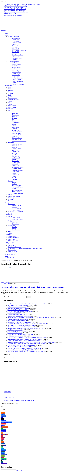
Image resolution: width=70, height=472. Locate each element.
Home (6, 33)
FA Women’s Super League (15, 211)
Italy (9, 92)
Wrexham (14, 179)
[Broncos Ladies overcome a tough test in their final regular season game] (24, 282)
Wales (10, 96)
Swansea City (15, 174)
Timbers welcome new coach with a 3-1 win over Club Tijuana (24, 339)
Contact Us (11, 244)
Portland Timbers (16, 73)
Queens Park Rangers (17, 167)
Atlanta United (16, 38)
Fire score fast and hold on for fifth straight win (20, 327)
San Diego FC (16, 76)
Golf (9, 231)
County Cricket (16, 217)
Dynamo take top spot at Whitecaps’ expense (16, 12)
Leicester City (15, 156)
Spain (9, 95)
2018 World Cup (9, 257)
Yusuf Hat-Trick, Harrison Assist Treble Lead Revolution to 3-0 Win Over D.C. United (31, 317)
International (8, 85)
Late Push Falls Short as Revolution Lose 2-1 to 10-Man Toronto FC (26, 328)
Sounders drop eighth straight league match (19, 316)
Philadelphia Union (17, 58)
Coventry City (15, 151)
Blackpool (14, 184)
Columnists (8, 234)
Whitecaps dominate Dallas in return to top (15, 6)
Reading (14, 188)
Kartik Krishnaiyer (13, 237)
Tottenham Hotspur (17, 138)
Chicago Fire (15, 39)
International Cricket (17, 219)
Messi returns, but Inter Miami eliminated (19, 346)
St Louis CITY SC (17, 79)
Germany (10, 90)
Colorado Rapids (16, 64)
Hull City (14, 153)
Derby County (16, 150)
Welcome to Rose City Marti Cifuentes (18, 319)
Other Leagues (9, 108)
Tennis (10, 233)
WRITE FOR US (9, 397)
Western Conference (13, 61)
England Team (12, 87)
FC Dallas (14, 65)
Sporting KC (15, 82)
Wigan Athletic (16, 191)
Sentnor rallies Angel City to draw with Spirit (20, 322)
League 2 (10, 194)
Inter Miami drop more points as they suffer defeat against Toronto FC (23, 4)
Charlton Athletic (16, 148)
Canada (10, 101)
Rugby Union (15, 224)
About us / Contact (10, 242)
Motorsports (11, 225)
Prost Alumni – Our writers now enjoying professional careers (25, 248)
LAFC (13, 69)
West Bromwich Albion (18, 178)
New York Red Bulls (17, 55)
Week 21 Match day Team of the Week (14, 10)
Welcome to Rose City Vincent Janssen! (15, 9)
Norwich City (15, 161)
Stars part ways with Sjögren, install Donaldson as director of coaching (27, 351)
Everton (14, 124)
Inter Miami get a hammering (15, 330)
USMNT (10, 104)
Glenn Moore (12, 236)
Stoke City (15, 173)
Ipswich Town (16, 154)
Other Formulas (16, 230)
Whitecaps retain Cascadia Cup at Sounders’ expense (22, 325)
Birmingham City (16, 145)
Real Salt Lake (16, 75)
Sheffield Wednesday (17, 170)
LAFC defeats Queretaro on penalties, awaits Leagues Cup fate (25, 348)
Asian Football (12, 107)
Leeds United (15, 127)
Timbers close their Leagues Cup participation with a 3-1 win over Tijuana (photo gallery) (32, 342)
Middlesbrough (16, 158)
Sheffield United (16, 168)
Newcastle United (16, 130)
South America (12, 105)
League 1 (10, 181)
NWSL (10, 213)
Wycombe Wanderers (17, 193)
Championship (12, 142)
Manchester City (16, 133)
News (6, 256)
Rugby (10, 221)
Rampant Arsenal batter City (15, 333)
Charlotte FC (15, 44)
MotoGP (14, 228)
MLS (6, 35)
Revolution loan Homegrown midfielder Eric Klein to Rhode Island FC (27, 343)
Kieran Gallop (6, 283)
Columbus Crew (16, 42)
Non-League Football (14, 196)
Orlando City (15, 56)
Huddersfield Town (17, 185)
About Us (11, 245)
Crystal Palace (15, 122)
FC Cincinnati (15, 41)
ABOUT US (7, 392)
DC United (15, 45)
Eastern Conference (13, 36)
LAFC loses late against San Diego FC (18, 331)
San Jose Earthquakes (17, 78)
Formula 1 (14, 227)
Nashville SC (15, 52)
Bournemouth (15, 115)
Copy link (19, 470)
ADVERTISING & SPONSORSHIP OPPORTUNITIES (19, 400)
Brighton (14, 118)
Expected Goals (12, 251)
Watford (14, 176)
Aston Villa (15, 113)
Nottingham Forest (17, 131)
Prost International (10, 254)
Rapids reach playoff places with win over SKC (20, 334)
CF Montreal (15, 49)
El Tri (9, 102)
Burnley (14, 119)
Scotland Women (16, 208)
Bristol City (15, 147)
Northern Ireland (12, 98)
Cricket (10, 216)
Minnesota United (16, 72)
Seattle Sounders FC (17, 81)
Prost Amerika (12, 250)
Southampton (15, 171)
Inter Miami (15, 47)
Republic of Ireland (13, 99)
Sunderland (15, 136)
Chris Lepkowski (13, 240)
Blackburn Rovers (17, 144)
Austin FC (14, 62)
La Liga (10, 199)
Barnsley (14, 182)
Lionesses (14, 207)
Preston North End (17, 165)
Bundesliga (11, 197)
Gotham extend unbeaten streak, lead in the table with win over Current (27, 337)
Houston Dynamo (16, 67)
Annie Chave (12, 239)
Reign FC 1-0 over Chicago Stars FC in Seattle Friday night (24, 340)
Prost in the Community (14, 247)
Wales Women (16, 210)
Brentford (14, 116)
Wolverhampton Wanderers (19, 141)
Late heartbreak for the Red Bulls (13, 15)
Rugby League (16, 222)
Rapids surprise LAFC (10, 13)
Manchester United (17, 135)
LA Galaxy (15, 70)
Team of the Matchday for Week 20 (17, 320)
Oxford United (16, 162)
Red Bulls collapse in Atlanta (15, 336)
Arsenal (14, 111)
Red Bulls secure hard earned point (13, 7)
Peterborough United (17, 187)
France (10, 88)
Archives (6, 358)
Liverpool (14, 128)
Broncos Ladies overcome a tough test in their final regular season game (32, 287)
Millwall (14, 159)
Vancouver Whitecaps (18, 84)
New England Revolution (19, 50)
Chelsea (14, 121)
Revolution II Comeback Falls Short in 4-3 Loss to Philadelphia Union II (27, 323)
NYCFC (14, 53)
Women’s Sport (9, 202)
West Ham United (16, 139)
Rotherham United (17, 190)
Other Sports (8, 214)
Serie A (10, 201)
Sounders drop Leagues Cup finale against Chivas (21, 350)
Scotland (10, 93)
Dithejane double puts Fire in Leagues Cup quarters (21, 345)
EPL (9, 110)
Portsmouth (15, 164)
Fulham (14, 125)
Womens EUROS (16, 205)
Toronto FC (15, 59)
